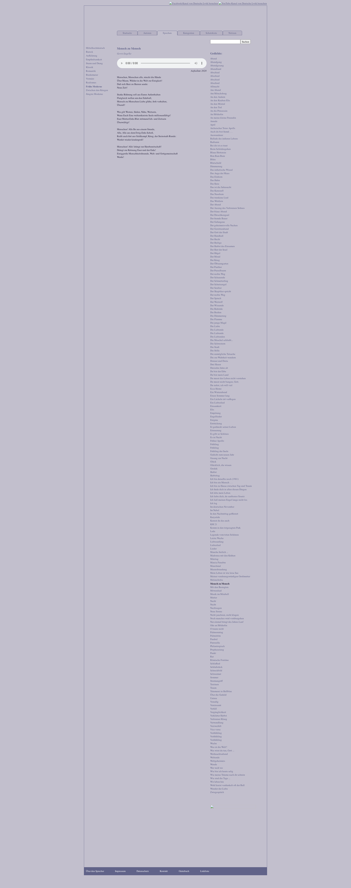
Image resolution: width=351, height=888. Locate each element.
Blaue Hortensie (218, 152)
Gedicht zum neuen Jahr (222, 454)
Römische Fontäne (219, 660)
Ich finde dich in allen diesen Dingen (228, 489)
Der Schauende (217, 277)
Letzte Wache (217, 538)
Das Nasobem (217, 194)
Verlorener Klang (218, 719)
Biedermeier (92, 74)
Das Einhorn (216, 176)
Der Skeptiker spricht (220, 291)
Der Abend (215, 204)
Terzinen (214, 684)
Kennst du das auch (219, 520)
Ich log (213, 503)
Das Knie (214, 183)
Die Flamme (216, 319)
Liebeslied (215, 545)
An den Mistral (217, 103)
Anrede (213, 121)
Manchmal (215, 566)
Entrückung (216, 423)
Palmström (215, 635)
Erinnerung (215, 430)
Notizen (232, 33)
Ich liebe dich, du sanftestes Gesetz (227, 496)
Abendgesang (217, 65)
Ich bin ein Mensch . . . (221, 482)
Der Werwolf (216, 301)
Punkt (213, 653)
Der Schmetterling (219, 280)
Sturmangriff (216, 680)
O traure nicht (217, 628)
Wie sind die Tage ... (220, 778)
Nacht (213, 601)
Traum (213, 687)
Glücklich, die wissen (220, 465)
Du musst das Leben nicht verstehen (228, 378)
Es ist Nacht (216, 437)
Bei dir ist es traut (219, 145)
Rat (212, 656)
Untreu (213, 698)
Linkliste (204, 871)
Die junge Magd (218, 322)
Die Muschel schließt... (221, 340)
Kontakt (164, 871)
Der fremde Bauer (218, 218)
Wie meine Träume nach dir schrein (227, 774)
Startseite (127, 33)
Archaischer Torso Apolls (222, 128)
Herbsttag (215, 475)
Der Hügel (215, 253)
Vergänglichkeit (218, 712)
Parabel (214, 639)
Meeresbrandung (218, 569)
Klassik (89, 67)
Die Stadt (214, 347)
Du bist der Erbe (218, 371)
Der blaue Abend (218, 211)
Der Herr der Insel (218, 249)
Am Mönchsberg (218, 93)
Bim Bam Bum (217, 156)
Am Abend (215, 90)
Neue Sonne (216, 611)
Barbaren (214, 142)
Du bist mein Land (219, 374)
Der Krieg (215, 260)
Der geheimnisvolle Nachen (224, 225)
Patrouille (215, 642)
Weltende (215, 757)
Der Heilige (216, 242)
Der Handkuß (216, 235)
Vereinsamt (215, 705)
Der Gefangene (217, 221)
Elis (212, 409)
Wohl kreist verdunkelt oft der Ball (227, 785)
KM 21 (213, 524)
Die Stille (215, 350)
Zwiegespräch (217, 792)
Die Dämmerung (218, 315)
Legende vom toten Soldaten (224, 534)
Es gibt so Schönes (219, 433)
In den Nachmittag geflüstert (224, 513)
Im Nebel (214, 510)
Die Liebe (215, 326)
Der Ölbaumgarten (219, 263)
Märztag (214, 559)
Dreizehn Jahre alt (219, 367)
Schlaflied (215, 663)
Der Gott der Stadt (219, 232)
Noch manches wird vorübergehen (227, 618)
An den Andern (217, 96)
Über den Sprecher (95, 871)
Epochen (167, 33)
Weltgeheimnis (217, 760)
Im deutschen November (222, 506)
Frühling (214, 444)
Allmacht (214, 86)
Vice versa (215, 729)
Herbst (213, 472)
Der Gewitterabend (219, 228)
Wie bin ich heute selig (221, 771)
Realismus (91, 82)
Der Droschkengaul (219, 215)
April (212, 124)
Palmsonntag (216, 632)
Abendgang (216, 62)
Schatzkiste (211, 33)
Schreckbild (216, 670)
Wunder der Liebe (219, 788)
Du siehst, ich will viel (221, 385)
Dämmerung (216, 166)
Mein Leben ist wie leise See (224, 572)
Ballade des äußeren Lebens (224, 138)
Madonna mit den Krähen (222, 555)
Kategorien (188, 33)
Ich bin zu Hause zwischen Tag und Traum (231, 485)
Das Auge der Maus (219, 173)
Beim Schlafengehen (220, 149)
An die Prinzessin (218, 110)
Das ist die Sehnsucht (220, 187)
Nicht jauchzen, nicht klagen (224, 614)
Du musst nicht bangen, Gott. (224, 381)
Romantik (91, 71)
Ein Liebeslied (217, 402)
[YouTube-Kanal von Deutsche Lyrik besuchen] (243, 3)
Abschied (215, 72)
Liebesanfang (217, 541)
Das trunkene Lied (219, 197)
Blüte (213, 159)
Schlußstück (216, 667)
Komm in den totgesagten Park (225, 527)
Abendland (215, 69)
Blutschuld (215, 162)
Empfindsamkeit (94, 59)
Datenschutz (143, 871)
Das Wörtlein (216, 201)
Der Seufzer (216, 287)
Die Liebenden (217, 336)
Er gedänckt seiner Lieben (223, 426)
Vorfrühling (216, 733)
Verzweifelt (215, 726)
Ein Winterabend (218, 392)
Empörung (215, 413)
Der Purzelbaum (218, 270)
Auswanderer (216, 135)
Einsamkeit (215, 406)
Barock (89, 51)
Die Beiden (215, 312)
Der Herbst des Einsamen (222, 246)
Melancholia (216, 579)
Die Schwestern (217, 343)
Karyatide (215, 517)
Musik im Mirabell (219, 594)
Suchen (245, 41)
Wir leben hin (217, 781)
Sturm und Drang (94, 63)
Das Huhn (215, 180)
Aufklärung (91, 55)
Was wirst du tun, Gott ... (222, 750)
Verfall (213, 708)
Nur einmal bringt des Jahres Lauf (226, 621)
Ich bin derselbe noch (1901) (224, 479)
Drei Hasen (215, 364)
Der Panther (216, 267)
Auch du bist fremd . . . (221, 131)
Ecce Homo (216, 388)
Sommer (214, 677)
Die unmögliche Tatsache (222, 354)
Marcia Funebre (218, 562)
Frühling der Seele (219, 451)
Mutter (213, 597)
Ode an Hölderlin (218, 625)
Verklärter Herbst (218, 715)
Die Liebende (217, 329)
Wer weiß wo (216, 767)
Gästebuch (184, 871)
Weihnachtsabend (219, 754)
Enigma (214, 420)
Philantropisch (217, 646)
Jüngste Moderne (94, 94)
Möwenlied (216, 590)
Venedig (214, 701)
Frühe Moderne (94, 86)
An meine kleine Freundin (223, 117)
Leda (212, 531)
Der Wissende (217, 305)
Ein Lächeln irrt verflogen (223, 399)
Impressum (120, 871)
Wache (213, 743)
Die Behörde (216, 308)
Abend (213, 58)
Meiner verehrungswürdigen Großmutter (230, 576)
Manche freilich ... (219, 552)
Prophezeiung (217, 649)
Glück (213, 461)
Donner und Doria (219, 361)
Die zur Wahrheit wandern (223, 357)
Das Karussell (217, 190)
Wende (213, 764)
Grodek (214, 468)
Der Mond (215, 256)
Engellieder (216, 416)
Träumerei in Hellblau (221, 691)
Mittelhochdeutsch (95, 48)
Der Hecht (215, 239)
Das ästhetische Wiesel (221, 169)
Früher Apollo (217, 440)
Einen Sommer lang (220, 395)
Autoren (147, 33)
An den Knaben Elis (220, 100)
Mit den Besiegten (219, 587)
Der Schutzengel (218, 284)
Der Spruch (215, 298)
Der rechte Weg (217, 274)
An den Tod (216, 107)
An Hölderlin (216, 114)
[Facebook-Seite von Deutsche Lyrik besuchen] (193, 3)
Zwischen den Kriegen (97, 90)
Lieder (213, 548)
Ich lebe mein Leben (220, 492)
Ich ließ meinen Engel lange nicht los (228, 499)
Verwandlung (216, 722)
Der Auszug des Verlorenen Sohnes (227, 208)
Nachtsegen (216, 608)
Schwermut (215, 674)
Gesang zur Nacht (219, 458)
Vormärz (90, 78)
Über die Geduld (218, 694)
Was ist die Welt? (218, 747)
